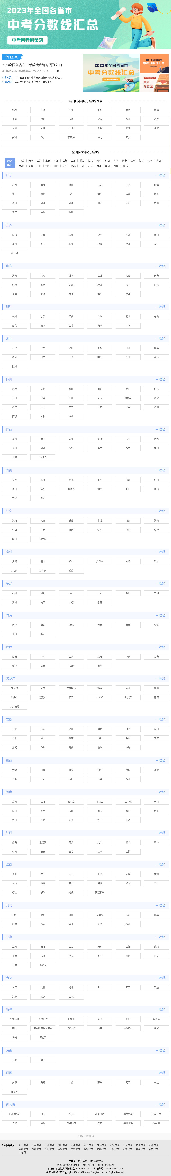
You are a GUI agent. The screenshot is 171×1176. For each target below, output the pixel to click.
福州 (14, 593)
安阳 (71, 811)
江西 (56, 166)
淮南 (71, 738)
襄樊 (156, 348)
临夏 (156, 956)
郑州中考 (36, 1149)
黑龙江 (22, 166)
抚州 (99, 851)
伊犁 (156, 1028)
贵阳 (14, 561)
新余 (128, 842)
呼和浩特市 (14, 1114)
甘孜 (43, 416)
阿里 (128, 1082)
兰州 (14, 946)
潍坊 (71, 275)
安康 (71, 666)
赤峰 (14, 1123)
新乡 (71, 820)
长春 (14, 987)
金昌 (71, 946)
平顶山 (99, 801)
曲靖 (156, 874)
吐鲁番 (71, 1019)
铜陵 (128, 729)
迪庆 (71, 892)
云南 (64, 166)
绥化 (128, 688)
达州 (43, 389)
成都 (156, 110)
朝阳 (14, 539)
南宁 (43, 439)
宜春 (71, 851)
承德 (99, 924)
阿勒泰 (42, 1037)
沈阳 (14, 128)
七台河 (128, 697)
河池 (43, 448)
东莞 (99, 185)
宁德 (71, 602)
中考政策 (6, 77)
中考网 (22, 1152)
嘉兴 (43, 325)
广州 (71, 110)
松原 (43, 996)
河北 (73, 166)
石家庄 (71, 137)
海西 (43, 634)
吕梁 (99, 779)
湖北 (90, 160)
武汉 (156, 119)
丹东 (128, 520)
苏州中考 (23, 1149)
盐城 (99, 244)
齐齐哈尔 (71, 688)
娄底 (14, 498)
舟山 (156, 316)
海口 (43, 1060)
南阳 (14, 811)
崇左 (99, 448)
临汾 (71, 770)
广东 (56, 160)
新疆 (99, 166)
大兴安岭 (14, 706)
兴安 (99, 1123)
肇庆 (14, 212)
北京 (14, 110)
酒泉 (71, 956)
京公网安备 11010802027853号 (98, 1165)
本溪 (99, 520)
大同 (71, 779)
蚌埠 (99, 729)
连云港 (14, 253)
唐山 (71, 915)
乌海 (71, 1114)
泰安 (156, 275)
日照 (156, 285)
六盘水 (99, 561)
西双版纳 (99, 892)
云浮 (128, 194)
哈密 (99, 1019)
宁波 (99, 119)
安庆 (156, 738)
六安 (43, 729)
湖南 (116, 160)
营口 (14, 530)
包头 (43, 1114)
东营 (14, 294)
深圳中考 (62, 1145)
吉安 (43, 851)
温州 (71, 316)
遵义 (43, 561)
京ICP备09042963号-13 (68, 1165)
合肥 (156, 128)
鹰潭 (156, 842)
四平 (128, 987)
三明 (156, 593)
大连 (43, 128)
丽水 (128, 325)
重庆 (43, 137)
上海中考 (36, 1145)
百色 (156, 439)
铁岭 (156, 530)
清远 (43, 212)
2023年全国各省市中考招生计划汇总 (33, 82)
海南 (107, 166)
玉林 (128, 439)
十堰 (71, 357)
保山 (14, 883)
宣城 (128, 747)
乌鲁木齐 (14, 1019)
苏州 (128, 119)
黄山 (71, 729)
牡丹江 (14, 697)
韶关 (156, 194)
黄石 (156, 357)
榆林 (43, 666)
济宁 (128, 285)
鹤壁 (156, 811)
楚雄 (156, 883)
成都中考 (101, 1145)
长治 (43, 779)
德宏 (14, 892)
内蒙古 (124, 166)
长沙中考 (88, 1149)
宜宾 (43, 398)
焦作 (99, 820)
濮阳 (128, 811)
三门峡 (128, 801)
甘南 (14, 965)
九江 (99, 842)
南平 (43, 602)
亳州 (71, 747)
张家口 (128, 924)
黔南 (71, 570)
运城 (128, 770)
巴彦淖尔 (156, 1114)
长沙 (128, 128)
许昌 (43, 811)
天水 (99, 946)
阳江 (99, 203)
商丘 (99, 811)
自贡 (99, 398)
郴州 (156, 480)
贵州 (133, 160)
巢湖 (14, 747)
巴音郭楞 (71, 1028)
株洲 (43, 480)
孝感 (14, 357)
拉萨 (14, 1082)
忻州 (128, 779)
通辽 (43, 1123)
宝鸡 (71, 656)
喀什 (14, 1028)
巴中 (128, 407)
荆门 (99, 357)
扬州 (71, 244)
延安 (156, 656)
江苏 (64, 160)
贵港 (99, 439)
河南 (47, 166)
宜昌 (43, 348)
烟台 (128, 275)
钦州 (71, 439)
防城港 (42, 457)
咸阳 (99, 656)
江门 (128, 203)
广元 (156, 389)
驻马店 (71, 801)
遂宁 (156, 398)
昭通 (43, 883)
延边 (156, 987)
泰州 (14, 244)
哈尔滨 (14, 688)
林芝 (156, 1082)
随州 (14, 366)
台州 (99, 316)
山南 (71, 1082)
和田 (128, 1019)
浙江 (81, 160)
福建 (141, 160)
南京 (128, 110)
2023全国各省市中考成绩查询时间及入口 (32, 65)
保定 (128, 915)
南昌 (14, 842)
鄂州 (128, 357)
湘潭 (99, 489)
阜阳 (43, 738)
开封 (43, 820)
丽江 (71, 874)
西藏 (116, 166)
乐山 (43, 407)
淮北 (14, 738)
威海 (43, 294)
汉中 (14, 666)
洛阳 (14, 820)
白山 (99, 987)
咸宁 (43, 357)
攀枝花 (128, 398)
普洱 (71, 883)
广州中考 (49, 1145)
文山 (43, 874)
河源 (43, 203)
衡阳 (128, 489)
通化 (71, 987)
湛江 (14, 194)
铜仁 (71, 561)
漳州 (14, 602)
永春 (99, 602)
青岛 (14, 119)
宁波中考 (114, 1149)
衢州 (128, 316)
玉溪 (99, 874)
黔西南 (14, 570)
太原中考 (62, 1149)
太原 (71, 119)
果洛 (156, 625)
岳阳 (14, 489)
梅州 (43, 194)
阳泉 (43, 770)
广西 (107, 160)
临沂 (99, 275)
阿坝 (14, 416)
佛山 (71, 185)
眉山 (71, 398)
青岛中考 (140, 1149)
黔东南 (42, 570)
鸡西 (99, 688)
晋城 (14, 779)
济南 (99, 137)
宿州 (156, 729)
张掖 (43, 956)
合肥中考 (101, 1149)
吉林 (90, 166)
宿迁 (128, 244)
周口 (156, 801)
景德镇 (42, 842)
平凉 (14, 956)
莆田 (128, 593)
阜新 (43, 530)
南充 (99, 389)
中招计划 (6, 82)
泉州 (43, 593)
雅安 (99, 407)
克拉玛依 (43, 1019)
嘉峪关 (42, 965)
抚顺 (71, 530)
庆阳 (43, 946)
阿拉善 (156, 1123)
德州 (43, 285)
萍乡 (71, 842)
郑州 (14, 137)
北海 (14, 457)
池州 (99, 747)
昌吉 (99, 1028)
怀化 (156, 489)
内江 (14, 407)
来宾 (71, 448)
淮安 (43, 244)
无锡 (99, 128)
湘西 (43, 498)
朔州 (99, 770)
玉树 (14, 634)
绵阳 (128, 389)
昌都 (43, 1082)
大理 (128, 874)
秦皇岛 (99, 915)
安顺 (128, 561)
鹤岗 (156, 688)
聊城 (99, 285)
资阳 (156, 407)
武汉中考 (88, 1145)
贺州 (14, 448)
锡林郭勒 (128, 1123)
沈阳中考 (49, 1149)
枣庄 (71, 285)
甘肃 (81, 166)
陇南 (128, 956)
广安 (71, 407)
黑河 (156, 697)
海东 (43, 625)
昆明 (14, 874)
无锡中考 (127, 1149)
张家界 (71, 489)
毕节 (156, 561)
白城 (71, 996)
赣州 (14, 851)
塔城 (14, 1037)
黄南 (128, 625)
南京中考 (127, 1145)
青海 (150, 160)
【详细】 (58, 71)
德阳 (71, 389)
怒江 (43, 892)
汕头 (128, 185)
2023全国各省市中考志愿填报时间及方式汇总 (38, 77)
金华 (71, 325)
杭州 (43, 119)
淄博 (14, 285)
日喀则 (14, 1091)
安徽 (30, 166)
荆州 (128, 348)
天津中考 (75, 1145)
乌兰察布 (71, 1123)
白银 (128, 946)
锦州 (156, 520)
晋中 (156, 770)
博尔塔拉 (128, 1028)
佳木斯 (99, 697)
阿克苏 (156, 1019)
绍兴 (14, 325)
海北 (71, 625)
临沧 (99, 883)
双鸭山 (42, 697)
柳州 (14, 439)
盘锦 (128, 530)
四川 (99, 160)
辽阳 (99, 530)
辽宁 (124, 160)
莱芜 (71, 294)
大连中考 (153, 1149)
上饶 (128, 851)
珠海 (156, 185)
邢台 (43, 915)
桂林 (128, 448)
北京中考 (23, 1145)
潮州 (99, 194)
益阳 (43, 489)
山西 (39, 166)
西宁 (14, 625)
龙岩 (99, 593)
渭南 (128, 656)
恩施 (99, 348)
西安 (128, 137)
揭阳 (71, 212)
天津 (71, 128)
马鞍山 (99, 738)
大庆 (43, 688)
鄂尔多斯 (128, 1114)
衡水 (43, 924)
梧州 (156, 448)
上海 (43, 110)
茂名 (71, 194)
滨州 (99, 294)
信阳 (43, 801)
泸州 (14, 398)
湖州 (99, 325)
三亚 (14, 1060)
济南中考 (153, 1145)
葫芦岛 (42, 539)
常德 (71, 480)
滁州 (43, 747)
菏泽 (128, 294)
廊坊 (14, 924)
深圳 (99, 110)
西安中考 (114, 1145)
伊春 (71, 697)
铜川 (43, 656)
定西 (99, 956)
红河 (128, 883)
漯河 (128, 820)
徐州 (156, 235)
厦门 (71, 593)
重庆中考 (75, 1149)
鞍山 (71, 520)
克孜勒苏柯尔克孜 (43, 1028)
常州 (99, 235)
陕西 (158, 160)
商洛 (99, 666)
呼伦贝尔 (99, 1114)
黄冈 (71, 348)
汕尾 (71, 203)
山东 (73, 160)
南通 (128, 235)
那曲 (99, 1082)
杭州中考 (140, 1145)
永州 (128, 480)
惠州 (14, 203)
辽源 (14, 996)
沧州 (71, 924)
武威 (156, 946)
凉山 (71, 416)
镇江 (156, 244)
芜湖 (128, 738)
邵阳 (99, 480)
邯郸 (156, 915)
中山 (156, 203)
